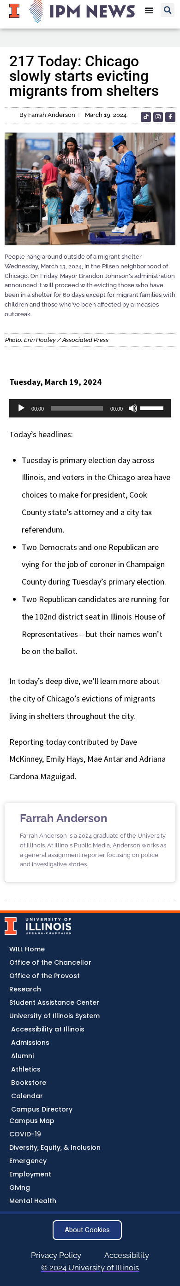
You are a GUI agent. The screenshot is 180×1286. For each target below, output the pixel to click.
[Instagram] (158, 117)
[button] (167, 10)
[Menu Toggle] (149, 10)
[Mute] (133, 408)
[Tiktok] (146, 117)
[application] (90, 408)
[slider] (153, 407)
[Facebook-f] (170, 117)
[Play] (21, 408)
